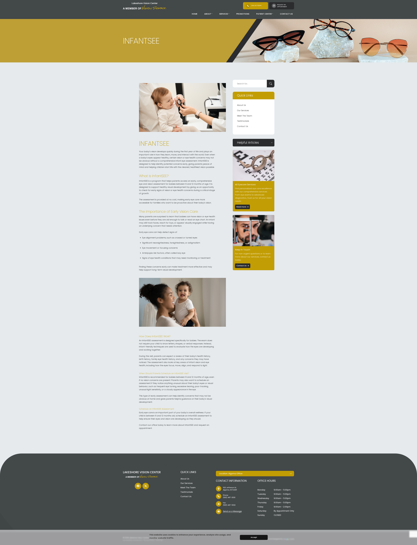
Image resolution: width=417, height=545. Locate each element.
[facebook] (138, 486)
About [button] (207, 13)
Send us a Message (232, 511)
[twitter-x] (145, 486)
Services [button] (223, 13)
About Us (241, 105)
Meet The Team (244, 115)
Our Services (243, 110)
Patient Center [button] (264, 13)
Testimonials (243, 121)
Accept (254, 537)
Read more (241, 207)
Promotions (242, 13)
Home (194, 13)
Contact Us (286, 13)
